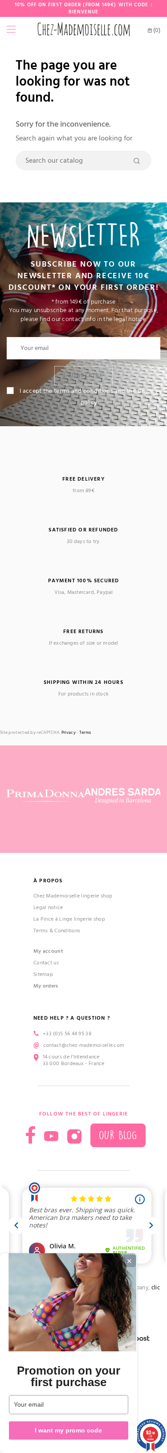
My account (48, 951)
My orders (45, 986)
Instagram (74, 1136)
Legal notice (48, 907)
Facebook (30, 1135)
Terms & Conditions (56, 930)
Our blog (118, 1135)
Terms (85, 733)
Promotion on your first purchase (68, 1376)
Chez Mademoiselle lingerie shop (72, 896)
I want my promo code (68, 1430)
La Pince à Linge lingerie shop (69, 919)
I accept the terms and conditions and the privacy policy (89, 397)
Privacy (68, 733)
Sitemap (43, 974)
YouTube (51, 1136)
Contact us (46, 963)
